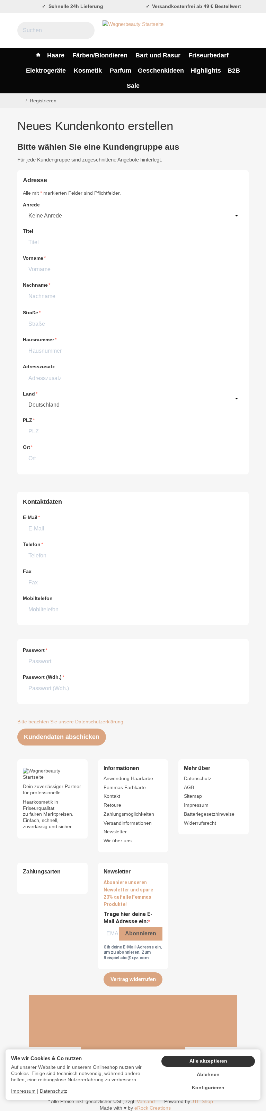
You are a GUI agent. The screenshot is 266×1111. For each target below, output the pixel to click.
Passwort (34, 650)
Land (29, 394)
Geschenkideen (161, 70)
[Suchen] (85, 30)
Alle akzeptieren (208, 1061)
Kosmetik (88, 70)
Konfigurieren (208, 1087)
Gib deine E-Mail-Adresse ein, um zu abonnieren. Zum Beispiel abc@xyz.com (133, 952)
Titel (28, 231)
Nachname (35, 285)
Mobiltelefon (38, 598)
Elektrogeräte (46, 70)
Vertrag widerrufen (133, 979)
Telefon (32, 544)
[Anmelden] (226, 30)
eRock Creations (152, 1108)
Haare (55, 55)
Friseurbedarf (208, 55)
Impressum (23, 1091)
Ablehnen (208, 1074)
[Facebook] (81, 1021)
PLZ (27, 420)
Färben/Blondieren (99, 55)
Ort (26, 447)
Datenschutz (53, 1091)
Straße (30, 312)
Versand (146, 1101)
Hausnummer (38, 339)
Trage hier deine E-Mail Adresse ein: (128, 918)
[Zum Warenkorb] (242, 30)
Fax (27, 571)
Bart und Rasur (157, 55)
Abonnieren (140, 933)
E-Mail (30, 517)
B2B (234, 70)
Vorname (33, 258)
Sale (133, 85)
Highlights (205, 70)
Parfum (120, 70)
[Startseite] (20, 101)
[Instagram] (185, 1021)
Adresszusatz (39, 366)
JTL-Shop (202, 1101)
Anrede (31, 204)
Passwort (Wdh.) (42, 677)
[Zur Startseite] (133, 30)
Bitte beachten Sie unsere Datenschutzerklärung (70, 721)
